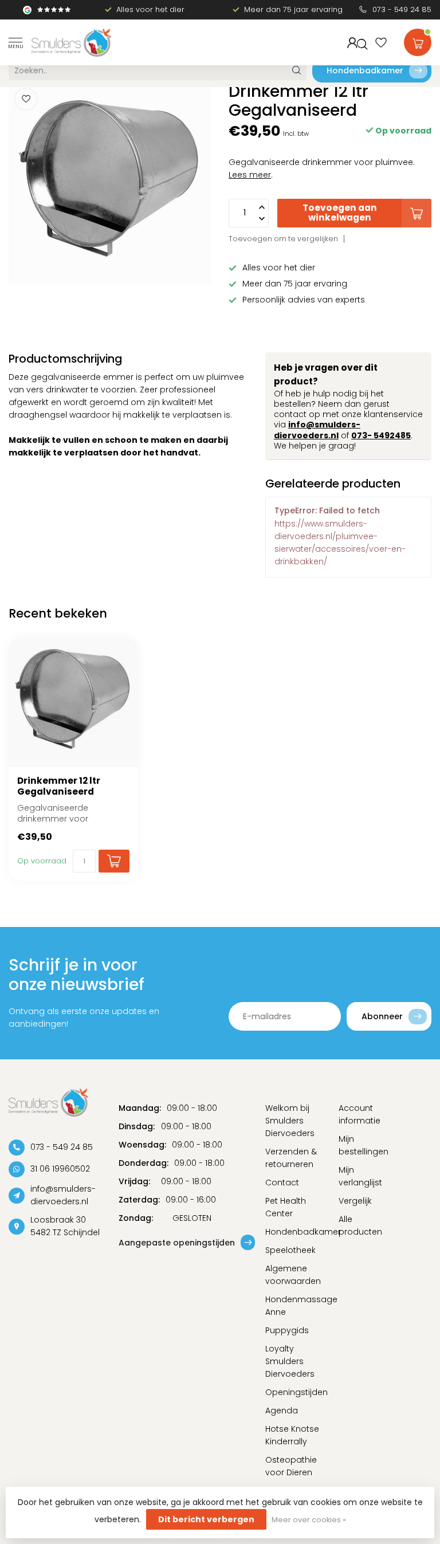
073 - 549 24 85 (401, 9)
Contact (282, 1182)
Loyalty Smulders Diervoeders (290, 1361)
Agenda (281, 1410)
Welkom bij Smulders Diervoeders (290, 1120)
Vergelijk (355, 1201)
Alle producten (360, 1225)
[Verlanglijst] (381, 42)
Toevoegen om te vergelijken (283, 238)
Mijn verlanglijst (360, 1176)
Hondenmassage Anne (293, 1306)
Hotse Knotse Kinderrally (292, 1435)
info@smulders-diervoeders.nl (317, 430)
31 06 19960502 (60, 1168)
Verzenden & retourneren (291, 1158)
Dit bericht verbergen (206, 1519)
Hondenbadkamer (365, 70)
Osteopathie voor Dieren (291, 1466)
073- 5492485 (381, 435)
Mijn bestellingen (363, 1145)
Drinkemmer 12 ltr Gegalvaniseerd (58, 786)
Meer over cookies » (309, 1520)
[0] (417, 40)
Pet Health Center (285, 1207)
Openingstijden (293, 1392)
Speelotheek (290, 1250)
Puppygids (287, 1330)
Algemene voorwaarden (293, 1275)
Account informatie (359, 1114)
